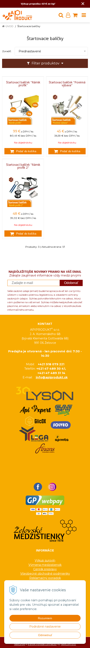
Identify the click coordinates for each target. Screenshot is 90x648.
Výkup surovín (45, 560)
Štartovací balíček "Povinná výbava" (67, 84)
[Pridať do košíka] (23, 151)
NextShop (19, 644)
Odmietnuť (45, 635)
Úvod (9, 26)
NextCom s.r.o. (68, 644)
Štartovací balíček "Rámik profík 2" (23, 166)
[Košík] (75, 15)
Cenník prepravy (45, 569)
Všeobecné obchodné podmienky (45, 573)
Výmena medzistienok (45, 565)
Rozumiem (45, 618)
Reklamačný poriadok (45, 578)
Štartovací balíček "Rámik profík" (23, 84)
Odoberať (71, 283)
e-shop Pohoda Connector (42, 644)
